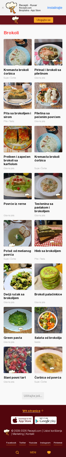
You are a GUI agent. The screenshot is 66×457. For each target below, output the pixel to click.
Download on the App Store (22, 420)
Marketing (18, 433)
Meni (33, 452)
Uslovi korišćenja (52, 430)
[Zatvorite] (3, 8)
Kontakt (30, 433)
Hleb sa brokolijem (48, 240)
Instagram (45, 442)
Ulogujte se (43, 20)
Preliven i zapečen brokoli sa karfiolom (18, 148)
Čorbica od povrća (48, 365)
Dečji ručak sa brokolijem (18, 283)
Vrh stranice (31, 410)
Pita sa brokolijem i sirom (18, 102)
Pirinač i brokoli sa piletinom (48, 59)
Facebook (11, 442)
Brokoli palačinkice (48, 283)
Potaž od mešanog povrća (18, 240)
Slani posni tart (18, 365)
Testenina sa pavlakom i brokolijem (48, 195)
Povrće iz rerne (18, 195)
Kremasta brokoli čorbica (18, 59)
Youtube (33, 442)
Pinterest (58, 442)
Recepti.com (7, 432)
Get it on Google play (46, 420)
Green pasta (18, 325)
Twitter (22, 442)
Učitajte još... (33, 395)
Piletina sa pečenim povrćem (48, 102)
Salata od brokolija (48, 325)
